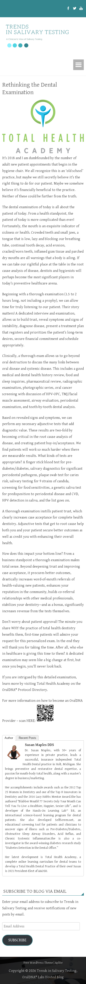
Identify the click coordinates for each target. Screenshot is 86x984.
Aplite (59, 963)
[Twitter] (74, 8)
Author (9, 738)
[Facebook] (68, 8)
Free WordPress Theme (38, 963)
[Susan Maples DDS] (14, 758)
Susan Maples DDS (39, 745)
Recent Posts (27, 738)
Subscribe (17, 940)
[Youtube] (81, 8)
